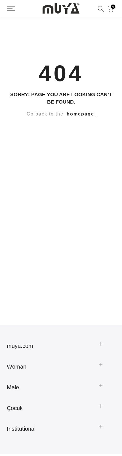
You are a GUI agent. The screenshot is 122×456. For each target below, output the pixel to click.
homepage (80, 114)
